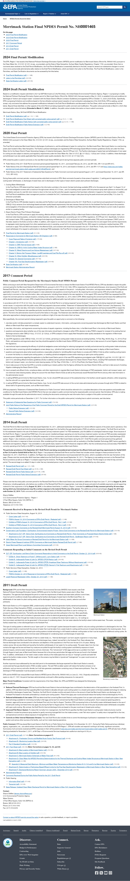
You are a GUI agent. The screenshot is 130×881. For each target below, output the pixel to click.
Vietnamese (123, 830)
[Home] (19, 7)
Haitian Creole (75, 830)
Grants (22, 858)
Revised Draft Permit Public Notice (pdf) (20, 472)
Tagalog (113, 830)
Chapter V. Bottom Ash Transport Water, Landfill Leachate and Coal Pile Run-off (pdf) (38, 253)
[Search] (124, 7)
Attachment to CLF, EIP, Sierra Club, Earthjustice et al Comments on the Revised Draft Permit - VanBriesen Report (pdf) (50, 536)
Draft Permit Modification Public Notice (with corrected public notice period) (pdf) (33, 122)
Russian (104, 830)
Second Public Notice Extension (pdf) (21, 411)
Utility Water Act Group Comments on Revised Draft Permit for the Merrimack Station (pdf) (37, 539)
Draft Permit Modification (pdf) (16, 116)
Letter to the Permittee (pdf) (15, 78)
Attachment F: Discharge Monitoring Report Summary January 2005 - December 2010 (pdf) (41, 770)
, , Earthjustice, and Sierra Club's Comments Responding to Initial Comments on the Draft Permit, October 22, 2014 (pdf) (50, 553)
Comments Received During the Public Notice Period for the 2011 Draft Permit (33, 775)
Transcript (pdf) (14, 784)
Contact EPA (99, 844)
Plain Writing (25, 865)
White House (62, 869)
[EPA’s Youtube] (106, 873)
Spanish (16, 830)
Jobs (59, 851)
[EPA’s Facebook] (97, 873)
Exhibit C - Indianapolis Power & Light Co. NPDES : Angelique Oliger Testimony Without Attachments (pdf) (48, 562)
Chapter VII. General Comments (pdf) (22, 259)
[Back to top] (124, 875)
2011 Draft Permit (12, 49)
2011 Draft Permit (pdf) (14, 735)
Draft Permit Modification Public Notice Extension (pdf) (25, 124)
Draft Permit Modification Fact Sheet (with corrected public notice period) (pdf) (33, 119)
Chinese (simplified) (36, 830)
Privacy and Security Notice (30, 869)
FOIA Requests (100, 855)
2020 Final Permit (12, 40)
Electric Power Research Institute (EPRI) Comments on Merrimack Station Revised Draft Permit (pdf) (41, 542)
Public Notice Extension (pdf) (19, 408)
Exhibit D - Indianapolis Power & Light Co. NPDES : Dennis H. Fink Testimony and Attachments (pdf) (46, 565)
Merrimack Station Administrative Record (20, 267)
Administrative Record (13, 414)
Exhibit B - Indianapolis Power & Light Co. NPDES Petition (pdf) (33, 559)
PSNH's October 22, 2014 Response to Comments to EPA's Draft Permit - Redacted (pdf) (40, 574)
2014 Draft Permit (12, 46)
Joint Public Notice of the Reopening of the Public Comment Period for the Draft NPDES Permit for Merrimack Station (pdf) (48, 405)
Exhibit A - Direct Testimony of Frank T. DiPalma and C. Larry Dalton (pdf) (34, 556)
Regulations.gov (63, 858)
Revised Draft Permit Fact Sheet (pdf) (19, 469)
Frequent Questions (102, 858)
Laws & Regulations (31, 13)
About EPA (64, 13)
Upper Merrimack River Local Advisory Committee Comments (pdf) (29, 545)
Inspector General (64, 848)
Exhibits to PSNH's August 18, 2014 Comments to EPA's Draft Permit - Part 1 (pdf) (37, 522)
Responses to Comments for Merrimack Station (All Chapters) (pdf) (29, 236)
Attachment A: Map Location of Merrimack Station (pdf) (28, 750)
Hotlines (98, 851)
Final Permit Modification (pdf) (16, 75)
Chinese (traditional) (53, 830)
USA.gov (60, 865)
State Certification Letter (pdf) (16, 81)
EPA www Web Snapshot (29, 855)
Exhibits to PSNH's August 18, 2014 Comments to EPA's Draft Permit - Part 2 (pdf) (37, 525)
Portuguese (95, 830)
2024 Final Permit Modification (16, 35)
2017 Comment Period (14, 43)
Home (5, 18)
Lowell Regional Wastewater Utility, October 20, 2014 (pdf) (26, 577)
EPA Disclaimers (101, 848)
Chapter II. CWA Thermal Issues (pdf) (22, 245)
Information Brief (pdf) (16, 781)
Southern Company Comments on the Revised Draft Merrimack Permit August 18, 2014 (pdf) (38, 528)
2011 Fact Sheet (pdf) (13, 747)
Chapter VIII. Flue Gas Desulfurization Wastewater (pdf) (28, 261)
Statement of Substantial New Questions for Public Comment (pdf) (29, 402)
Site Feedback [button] (100, 862)
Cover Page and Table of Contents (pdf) (22, 239)
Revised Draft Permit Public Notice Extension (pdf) (23, 474)
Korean (86, 830)
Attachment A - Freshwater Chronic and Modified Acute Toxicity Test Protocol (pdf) (37, 738)
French (65, 830)
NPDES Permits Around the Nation (20, 18)
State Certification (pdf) (14, 264)
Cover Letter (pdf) (15, 516)
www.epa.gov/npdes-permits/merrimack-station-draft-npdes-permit (84, 729)
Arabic (24, 830)
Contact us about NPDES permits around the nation (21, 817)
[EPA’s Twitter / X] (101, 873)
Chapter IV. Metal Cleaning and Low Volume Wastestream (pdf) (31, 250)
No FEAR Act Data (27, 862)
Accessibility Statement (28, 844)
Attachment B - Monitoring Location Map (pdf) (24, 741)
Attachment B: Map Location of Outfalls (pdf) (24, 753)
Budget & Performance (28, 848)
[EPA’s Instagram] (110, 873)
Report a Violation (48, 13)
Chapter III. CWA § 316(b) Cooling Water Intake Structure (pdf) (31, 247)
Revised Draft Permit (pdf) (15, 466)
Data (59, 844)
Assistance (6, 830)
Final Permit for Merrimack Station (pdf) (19, 233)
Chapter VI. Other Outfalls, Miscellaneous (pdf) (25, 256)
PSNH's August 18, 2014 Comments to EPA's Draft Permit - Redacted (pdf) (35, 519)
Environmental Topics (11, 13)
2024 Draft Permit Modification (16, 37)
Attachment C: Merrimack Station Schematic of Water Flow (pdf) (31, 756)
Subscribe (60, 862)
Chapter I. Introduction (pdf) (18, 242)
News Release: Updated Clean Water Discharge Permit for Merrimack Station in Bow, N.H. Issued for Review (43, 787)
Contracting (24, 851)
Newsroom (61, 855)
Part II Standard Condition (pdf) (20, 744)
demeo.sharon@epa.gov (23, 793)
